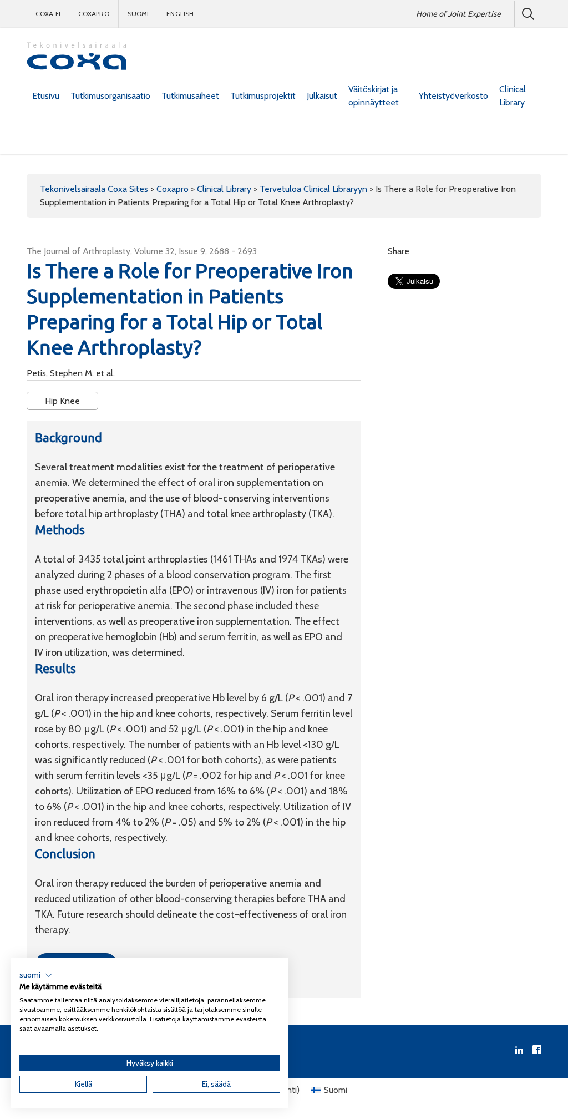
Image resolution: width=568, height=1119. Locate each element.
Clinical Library (512, 96)
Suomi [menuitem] (335, 1090)
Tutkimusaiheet (190, 95)
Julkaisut (322, 95)
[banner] (76, 57)
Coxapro (93, 13)
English (180, 13)
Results (55, 668)
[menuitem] (46, 96)
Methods (60, 529)
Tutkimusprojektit (263, 95)
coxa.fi (48, 13)
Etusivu (45, 95)
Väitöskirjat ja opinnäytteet (373, 96)
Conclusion (65, 853)
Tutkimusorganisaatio (110, 95)
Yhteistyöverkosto (453, 95)
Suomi (138, 13)
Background (68, 437)
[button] (36, 975)
